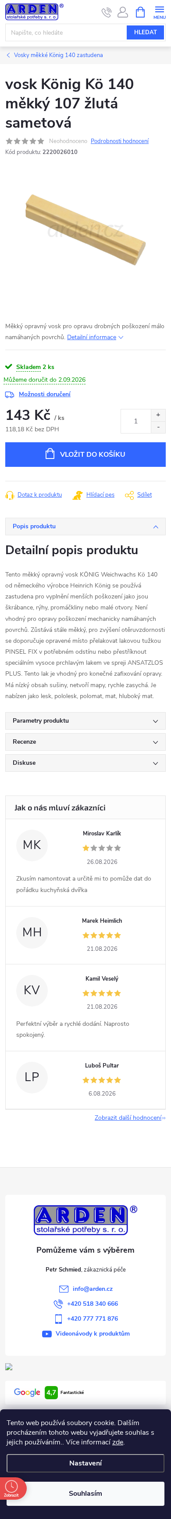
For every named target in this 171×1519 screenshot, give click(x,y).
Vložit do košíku (92, 454)
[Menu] (159, 11)
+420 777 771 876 (92, 1319)
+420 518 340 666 (92, 1304)
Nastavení (85, 1463)
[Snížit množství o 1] (158, 427)
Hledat (145, 32)
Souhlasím (85, 1493)
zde (117, 1442)
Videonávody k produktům (93, 1333)
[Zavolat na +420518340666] (106, 12)
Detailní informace (91, 337)
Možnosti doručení (45, 394)
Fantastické (65, 1392)
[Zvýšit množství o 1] (158, 415)
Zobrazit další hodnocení (128, 1118)
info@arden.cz (93, 1289)
